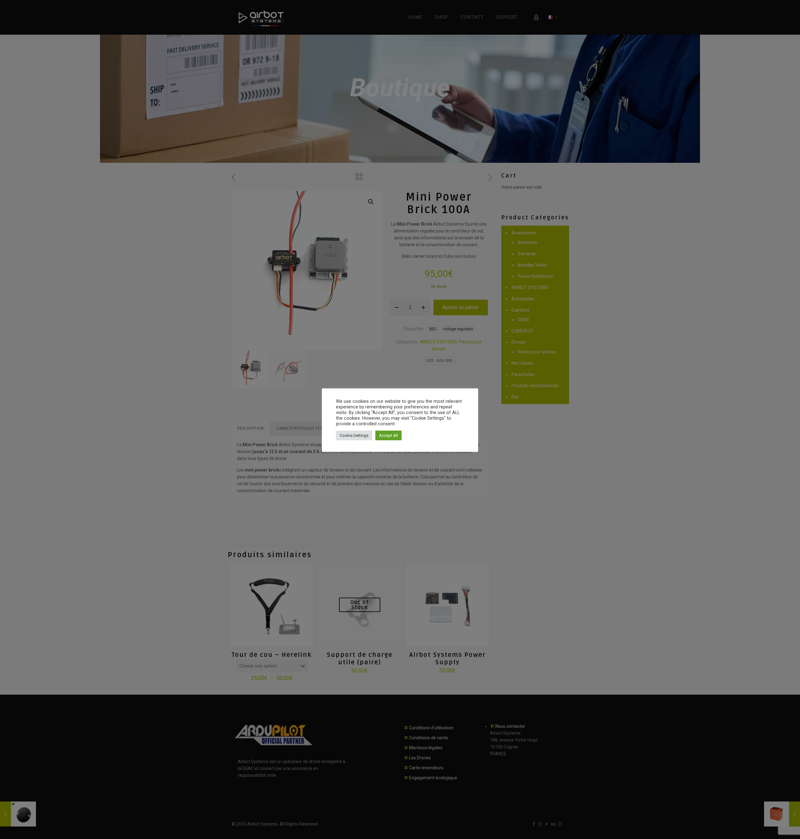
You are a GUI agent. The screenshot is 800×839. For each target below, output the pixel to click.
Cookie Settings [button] (354, 435)
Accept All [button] (388, 435)
